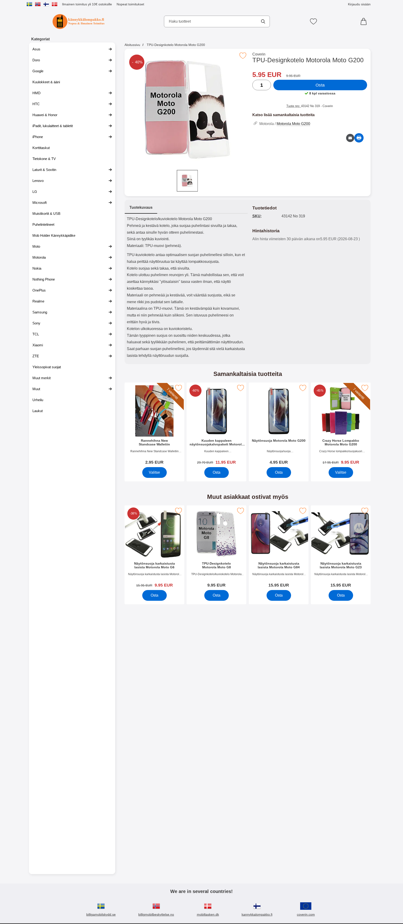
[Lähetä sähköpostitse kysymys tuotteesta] (350, 138)
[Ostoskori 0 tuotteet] (365, 21)
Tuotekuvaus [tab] (141, 207)
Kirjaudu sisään (359, 4)
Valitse (154, 472)
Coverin (258, 54)
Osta (320, 85)
